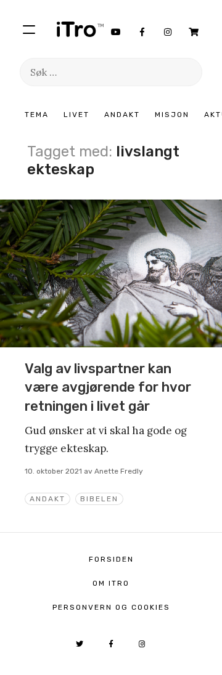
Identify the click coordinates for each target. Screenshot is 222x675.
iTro (80, 29)
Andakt (122, 114)
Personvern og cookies (111, 607)
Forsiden (111, 559)
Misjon (172, 114)
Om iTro (111, 583)
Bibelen (99, 499)
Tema (37, 114)
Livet (76, 114)
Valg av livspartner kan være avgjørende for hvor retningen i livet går (108, 387)
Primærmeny (29, 29)
